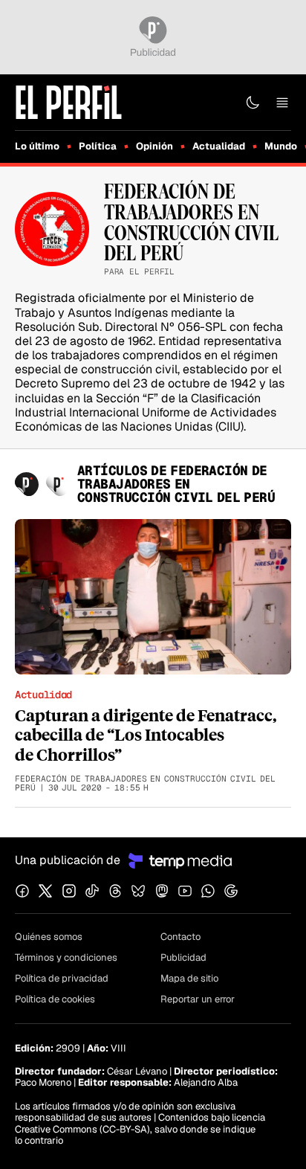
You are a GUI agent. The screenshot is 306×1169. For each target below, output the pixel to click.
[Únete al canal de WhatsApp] (208, 890)
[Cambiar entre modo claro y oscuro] (252, 102)
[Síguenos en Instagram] (69, 890)
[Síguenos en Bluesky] (138, 890)
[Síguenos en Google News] (231, 890)
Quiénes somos (48, 936)
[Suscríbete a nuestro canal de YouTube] (185, 890)
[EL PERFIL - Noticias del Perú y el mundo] (69, 101)
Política (98, 146)
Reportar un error (197, 999)
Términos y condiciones (66, 957)
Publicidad (183, 957)
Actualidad (218, 146)
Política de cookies (55, 999)
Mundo (280, 146)
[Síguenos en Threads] (115, 890)
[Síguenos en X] (45, 890)
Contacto (180, 936)
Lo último (37, 146)
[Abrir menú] (282, 102)
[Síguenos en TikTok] (92, 890)
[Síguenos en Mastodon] (161, 890)
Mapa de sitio (189, 978)
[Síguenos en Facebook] (22, 890)
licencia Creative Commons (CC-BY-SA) (140, 1123)
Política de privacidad (61, 978)
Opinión (154, 146)
